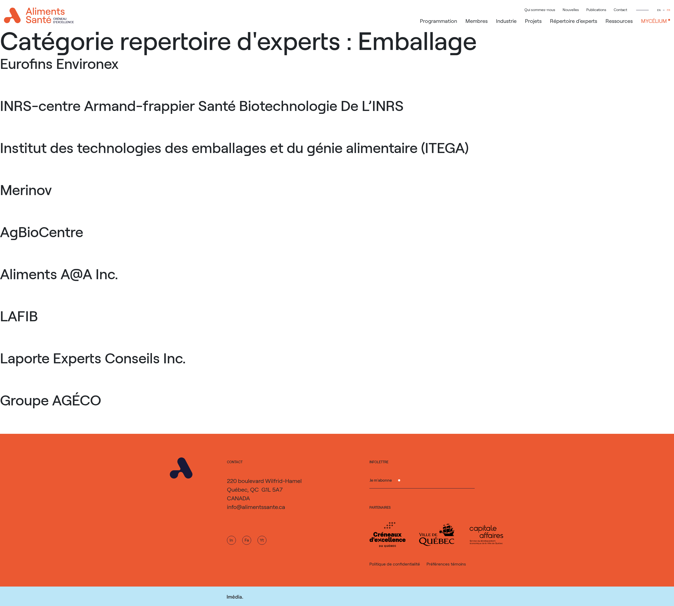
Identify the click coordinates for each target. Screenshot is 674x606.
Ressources (619, 21)
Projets (533, 21)
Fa (247, 539)
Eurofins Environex (59, 63)
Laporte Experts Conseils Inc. (93, 357)
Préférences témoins (446, 563)
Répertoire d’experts (573, 21)
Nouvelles (571, 9)
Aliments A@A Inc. (59, 273)
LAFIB (19, 315)
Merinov (26, 189)
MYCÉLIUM (654, 21)
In (231, 539)
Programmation (438, 21)
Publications (596, 9)
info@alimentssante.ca (256, 506)
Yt (262, 539)
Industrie (506, 21)
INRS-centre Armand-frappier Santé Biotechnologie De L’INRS (202, 105)
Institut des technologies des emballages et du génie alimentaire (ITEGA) (234, 147)
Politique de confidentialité (394, 563)
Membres (476, 21)
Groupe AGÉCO (50, 399)
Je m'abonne (381, 480)
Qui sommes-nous (539, 9)
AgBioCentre (41, 231)
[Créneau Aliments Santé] (39, 15)
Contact (620, 9)
